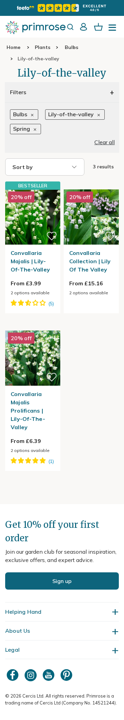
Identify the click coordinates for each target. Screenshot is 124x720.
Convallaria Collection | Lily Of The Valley (90, 261)
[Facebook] (13, 675)
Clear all (104, 142)
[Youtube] (49, 675)
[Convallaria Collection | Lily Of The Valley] (91, 185)
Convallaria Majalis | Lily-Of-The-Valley (30, 261)
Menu (113, 29)
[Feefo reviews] (62, 8)
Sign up (62, 581)
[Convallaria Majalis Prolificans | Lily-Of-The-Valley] (32, 326)
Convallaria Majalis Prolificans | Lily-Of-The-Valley (28, 411)
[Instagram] (31, 675)
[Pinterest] (67, 675)
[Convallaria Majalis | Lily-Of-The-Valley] (32, 217)
